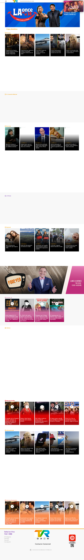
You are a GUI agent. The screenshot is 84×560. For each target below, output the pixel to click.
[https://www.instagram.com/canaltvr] (44, 539)
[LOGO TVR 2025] (15, 1)
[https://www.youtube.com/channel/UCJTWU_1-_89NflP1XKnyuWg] (48, 539)
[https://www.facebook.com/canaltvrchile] (38, 538)
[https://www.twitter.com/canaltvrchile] (41, 539)
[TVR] (6, 1)
